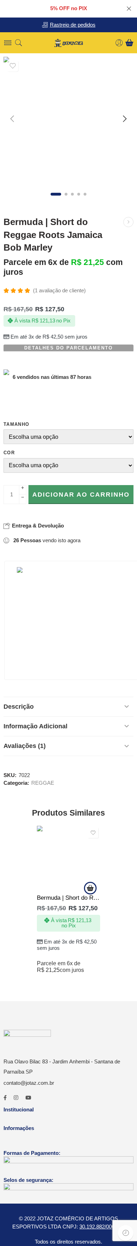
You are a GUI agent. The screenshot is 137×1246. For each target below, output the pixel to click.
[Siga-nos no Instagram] (16, 1098)
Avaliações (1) (25, 745)
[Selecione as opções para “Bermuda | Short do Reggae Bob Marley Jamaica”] (90, 888)
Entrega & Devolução (37, 526)
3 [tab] (72, 194)
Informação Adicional (35, 726)
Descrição (19, 706)
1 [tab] (56, 194)
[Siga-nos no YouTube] (28, 1098)
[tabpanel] (68, 123)
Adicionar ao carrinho (81, 494)
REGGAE (42, 783)
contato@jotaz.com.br (29, 1083)
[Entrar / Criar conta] (119, 43)
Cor (9, 452)
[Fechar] (129, 8)
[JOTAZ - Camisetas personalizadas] (68, 43)
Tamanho (16, 424)
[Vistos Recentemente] (125, 1233)
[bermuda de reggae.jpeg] (68, 121)
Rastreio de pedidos (73, 25)
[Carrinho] (129, 42)
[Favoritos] (12, 66)
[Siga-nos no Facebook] (5, 1098)
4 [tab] (79, 194)
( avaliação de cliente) (59, 290)
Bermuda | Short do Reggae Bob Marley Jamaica (68, 897)
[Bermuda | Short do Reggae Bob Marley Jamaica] (128, 222)
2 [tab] (66, 194)
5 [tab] (85, 194)
